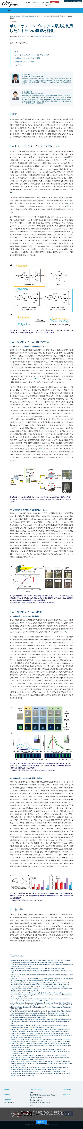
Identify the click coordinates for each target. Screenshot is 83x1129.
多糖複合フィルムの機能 (24, 61)
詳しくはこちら (17, 1116)
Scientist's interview (36, 1100)
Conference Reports (36, 1097)
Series (6, 1089)
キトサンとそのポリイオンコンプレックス (31, 54)
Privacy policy (45, 2)
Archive (7, 1094)
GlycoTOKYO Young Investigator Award (42, 1095)
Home (28, 2)
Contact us (35, 2)
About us (66, 1094)
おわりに (18, 65)
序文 (16, 51)
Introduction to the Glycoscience (40, 1102)
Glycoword (67, 1089)
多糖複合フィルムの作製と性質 (27, 58)
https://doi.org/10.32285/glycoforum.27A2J (44, 36)
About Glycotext (9, 1102)
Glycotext (7, 1099)
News (31, 1092)
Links (31, 1105)
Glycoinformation (37, 1089)
